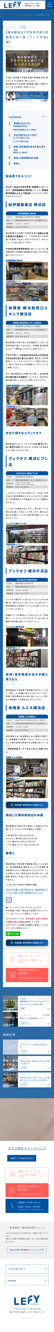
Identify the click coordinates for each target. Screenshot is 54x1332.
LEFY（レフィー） (12, 5)
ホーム (18, 15)
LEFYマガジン (28, 15)
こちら (35, 907)
